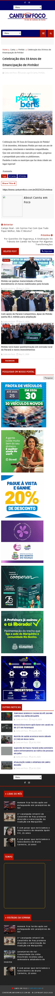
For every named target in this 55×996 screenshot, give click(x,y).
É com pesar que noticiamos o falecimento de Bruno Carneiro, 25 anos (33, 842)
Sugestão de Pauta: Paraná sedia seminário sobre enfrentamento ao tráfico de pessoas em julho (33, 751)
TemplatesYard (35, 988)
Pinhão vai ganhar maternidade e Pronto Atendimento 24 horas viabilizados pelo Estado (25, 282)
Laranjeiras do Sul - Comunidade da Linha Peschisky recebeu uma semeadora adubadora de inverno (24, 957)
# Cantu (12, 176)
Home (5, 49)
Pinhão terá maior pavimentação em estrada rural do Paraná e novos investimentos (26, 348)
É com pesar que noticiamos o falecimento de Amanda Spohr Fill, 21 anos (33, 830)
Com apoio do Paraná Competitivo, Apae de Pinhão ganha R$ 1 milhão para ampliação (26, 315)
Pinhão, (41, 72)
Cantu (12, 49)
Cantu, (35, 72)
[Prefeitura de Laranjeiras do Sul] (23, 404)
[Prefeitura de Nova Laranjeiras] (22, 496)
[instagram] (29, 2)
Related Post (10, 251)
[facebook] (25, 2)
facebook (10, 361)
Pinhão (21, 49)
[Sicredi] (22, 451)
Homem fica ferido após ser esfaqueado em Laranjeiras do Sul (33, 805)
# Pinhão (22, 176)
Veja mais (48, 251)
